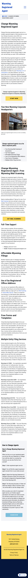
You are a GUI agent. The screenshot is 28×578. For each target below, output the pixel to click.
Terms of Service (14, 555)
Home (5, 16)
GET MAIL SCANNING (14, 219)
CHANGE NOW (14, 515)
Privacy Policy (14, 552)
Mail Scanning (4, 201)
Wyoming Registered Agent (7, 7)
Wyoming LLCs (20, 70)
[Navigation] (24, 7)
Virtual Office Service (7, 292)
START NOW (14, 98)
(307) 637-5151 (14, 544)
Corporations (4, 72)
